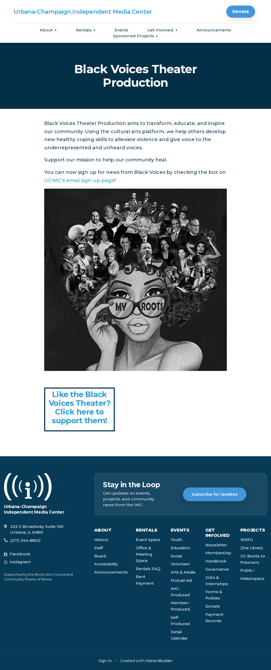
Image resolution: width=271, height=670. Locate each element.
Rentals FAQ (148, 568)
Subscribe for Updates (214, 494)
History (101, 539)
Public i (247, 570)
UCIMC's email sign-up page (79, 180)
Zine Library (251, 548)
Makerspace (252, 578)
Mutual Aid (181, 580)
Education (180, 548)
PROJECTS (252, 530)
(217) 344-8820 (25, 540)
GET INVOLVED (217, 532)
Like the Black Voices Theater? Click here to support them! (79, 407)
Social (176, 556)
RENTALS (146, 530)
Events (121, 29)
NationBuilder (159, 660)
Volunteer (180, 564)
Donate (240, 11)
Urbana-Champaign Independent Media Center (83, 12)
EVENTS (180, 530)
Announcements (214, 29)
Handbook (215, 561)
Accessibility (106, 564)
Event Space (148, 539)
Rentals (84, 29)
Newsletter (216, 545)
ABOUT (102, 530)
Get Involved (160, 29)
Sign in (105, 660)
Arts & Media (183, 572)
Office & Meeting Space (144, 554)
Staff (98, 548)
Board (100, 556)
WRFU (246, 539)
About (47, 29)
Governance (217, 569)
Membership (218, 553)
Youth (176, 539)
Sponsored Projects (134, 35)
